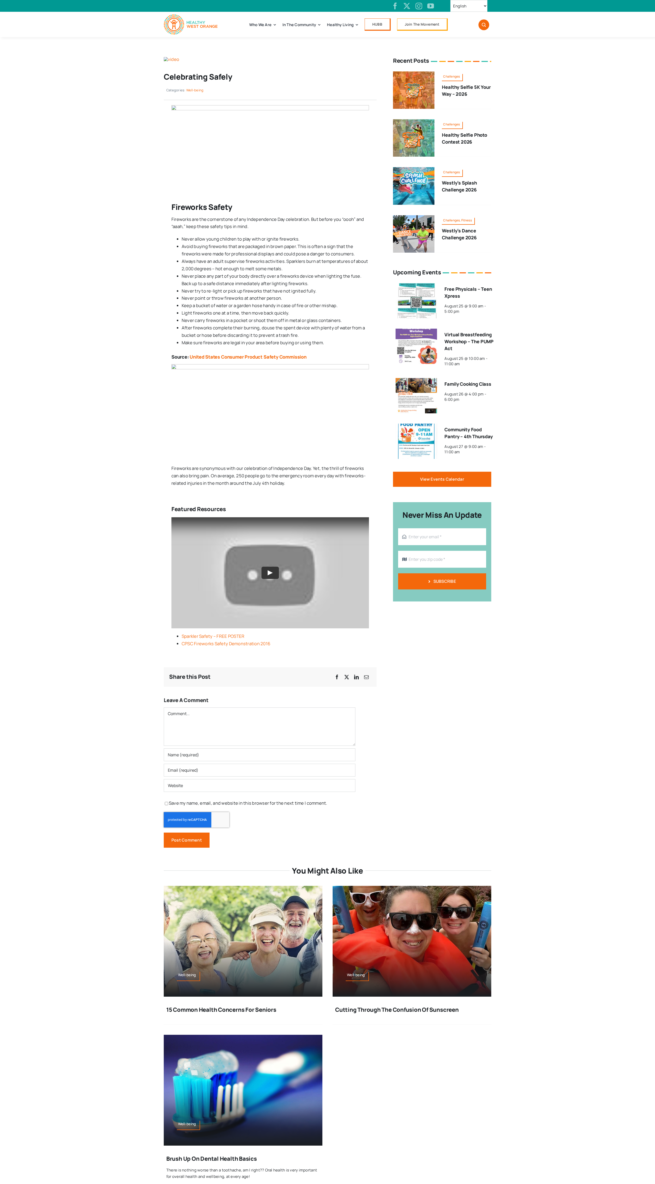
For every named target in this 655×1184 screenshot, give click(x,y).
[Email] (366, 677)
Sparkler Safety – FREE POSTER (213, 636)
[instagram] (419, 6)
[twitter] (406, 6)
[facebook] (395, 6)
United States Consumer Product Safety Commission (248, 357)
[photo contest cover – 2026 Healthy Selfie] (413, 121)
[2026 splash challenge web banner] (413, 169)
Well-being (195, 90)
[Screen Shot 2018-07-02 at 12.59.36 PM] (171, 59)
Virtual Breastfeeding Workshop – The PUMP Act (469, 341)
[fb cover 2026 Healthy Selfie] (413, 74)
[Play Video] (270, 573)
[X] (347, 677)
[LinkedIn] (356, 677)
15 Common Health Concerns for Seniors (221, 1010)
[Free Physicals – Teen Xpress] (416, 286)
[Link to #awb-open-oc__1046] (483, 24)
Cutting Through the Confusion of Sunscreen (397, 1010)
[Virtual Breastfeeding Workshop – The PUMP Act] (416, 332)
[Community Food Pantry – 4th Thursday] (416, 427)
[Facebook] (337, 677)
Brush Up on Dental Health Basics (211, 1159)
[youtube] (430, 6)
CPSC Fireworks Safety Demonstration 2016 (226, 644)
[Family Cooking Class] (416, 381)
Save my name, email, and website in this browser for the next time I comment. (248, 803)
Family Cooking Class (467, 384)
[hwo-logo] (190, 16)
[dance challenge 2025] (413, 217)
